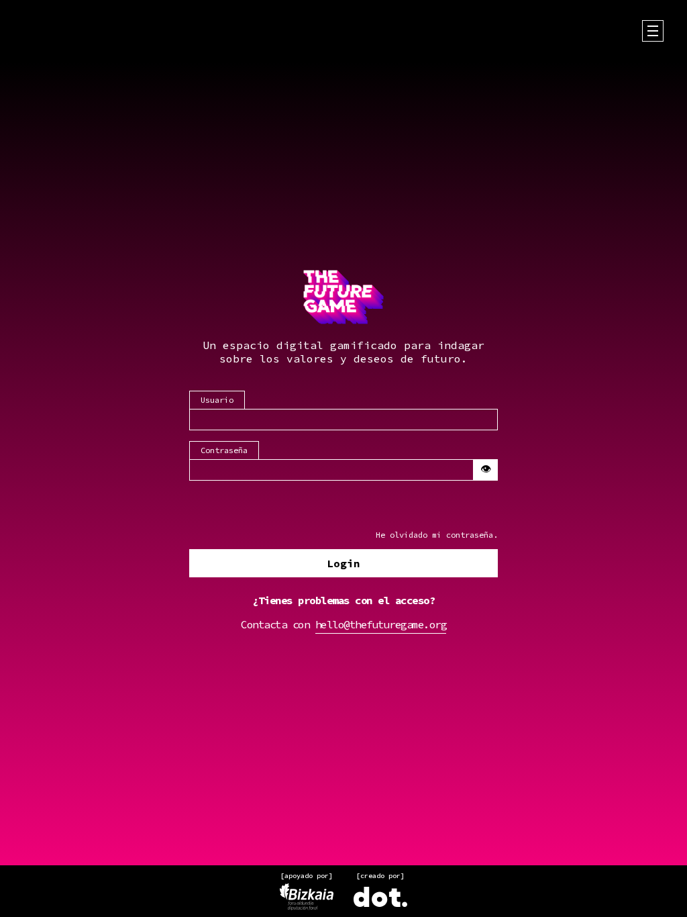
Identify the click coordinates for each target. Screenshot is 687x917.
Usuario (217, 400)
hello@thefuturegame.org (381, 624)
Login (343, 563)
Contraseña (224, 450)
